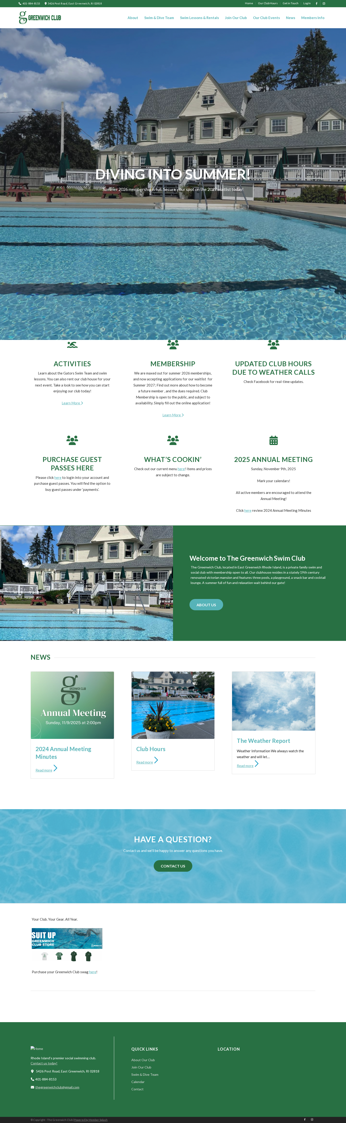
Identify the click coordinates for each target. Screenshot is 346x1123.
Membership (172, 197)
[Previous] (4, 86)
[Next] (342, 86)
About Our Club (143, 893)
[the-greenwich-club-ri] (40, 17)
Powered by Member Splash (91, 952)
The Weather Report (263, 573)
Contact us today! (44, 896)
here (57, 310)
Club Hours (150, 581)
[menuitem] (249, 3)
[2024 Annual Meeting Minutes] (72, 538)
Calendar (138, 915)
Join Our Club (141, 900)
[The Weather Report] (273, 533)
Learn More (71, 236)
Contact (137, 922)
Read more (44, 603)
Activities (72, 197)
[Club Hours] (173, 538)
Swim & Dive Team (144, 907)
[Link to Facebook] (316, 3)
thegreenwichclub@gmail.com (57, 920)
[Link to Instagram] (323, 3)
